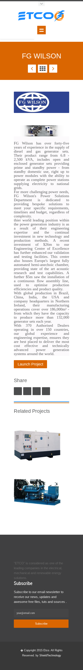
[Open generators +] (37, 491)
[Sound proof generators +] (37, 443)
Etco (46, 650)
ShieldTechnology (50, 655)
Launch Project (30, 364)
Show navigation (41, 30)
